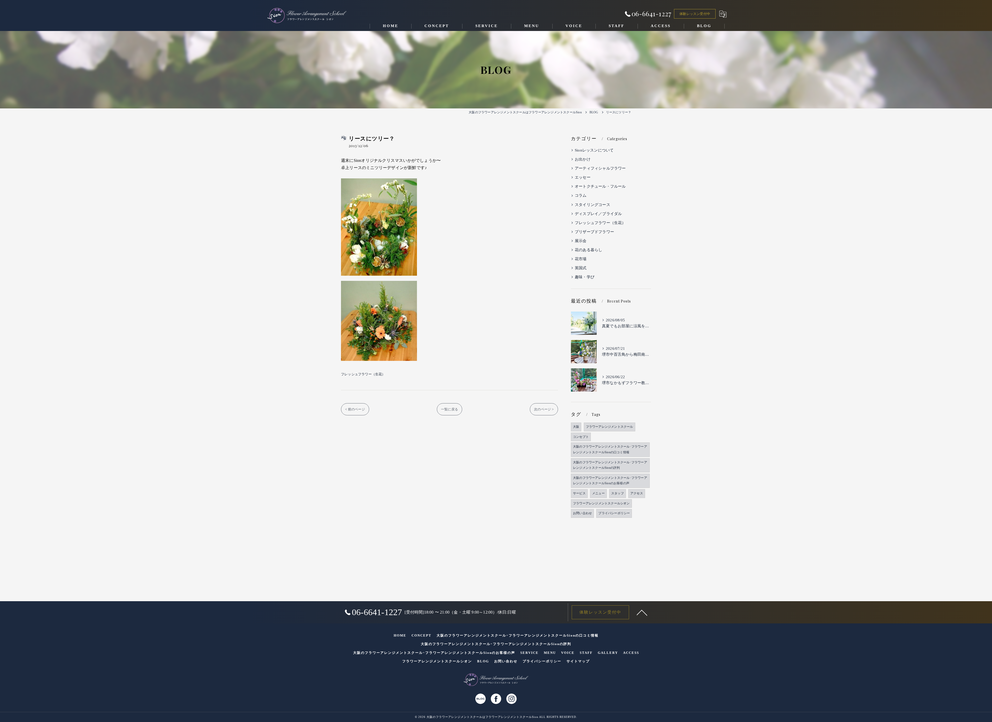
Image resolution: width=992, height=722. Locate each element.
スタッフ (617, 493)
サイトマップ (578, 661)
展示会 (581, 241)
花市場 (581, 259)
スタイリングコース (592, 205)
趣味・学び (584, 277)
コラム (581, 195)
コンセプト (581, 437)
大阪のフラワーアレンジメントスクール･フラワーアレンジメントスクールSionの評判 (610, 465)
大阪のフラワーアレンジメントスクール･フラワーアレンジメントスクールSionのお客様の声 (610, 480)
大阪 (576, 427)
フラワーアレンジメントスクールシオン (601, 503)
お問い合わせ (582, 513)
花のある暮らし (588, 250)
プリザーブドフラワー (594, 232)
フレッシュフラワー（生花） (363, 374)
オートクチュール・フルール (600, 186)
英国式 (581, 268)
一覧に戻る (449, 409)
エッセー (583, 177)
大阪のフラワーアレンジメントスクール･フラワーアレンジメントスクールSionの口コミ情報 (610, 449)
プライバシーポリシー (614, 513)
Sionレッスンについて (594, 150)
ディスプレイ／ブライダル (598, 214)
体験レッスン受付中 (694, 14)
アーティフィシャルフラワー (600, 168)
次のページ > (544, 409)
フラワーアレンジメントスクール (609, 427)
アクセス (636, 493)
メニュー (598, 493)
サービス (579, 493)
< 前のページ (355, 409)
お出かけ (583, 159)
